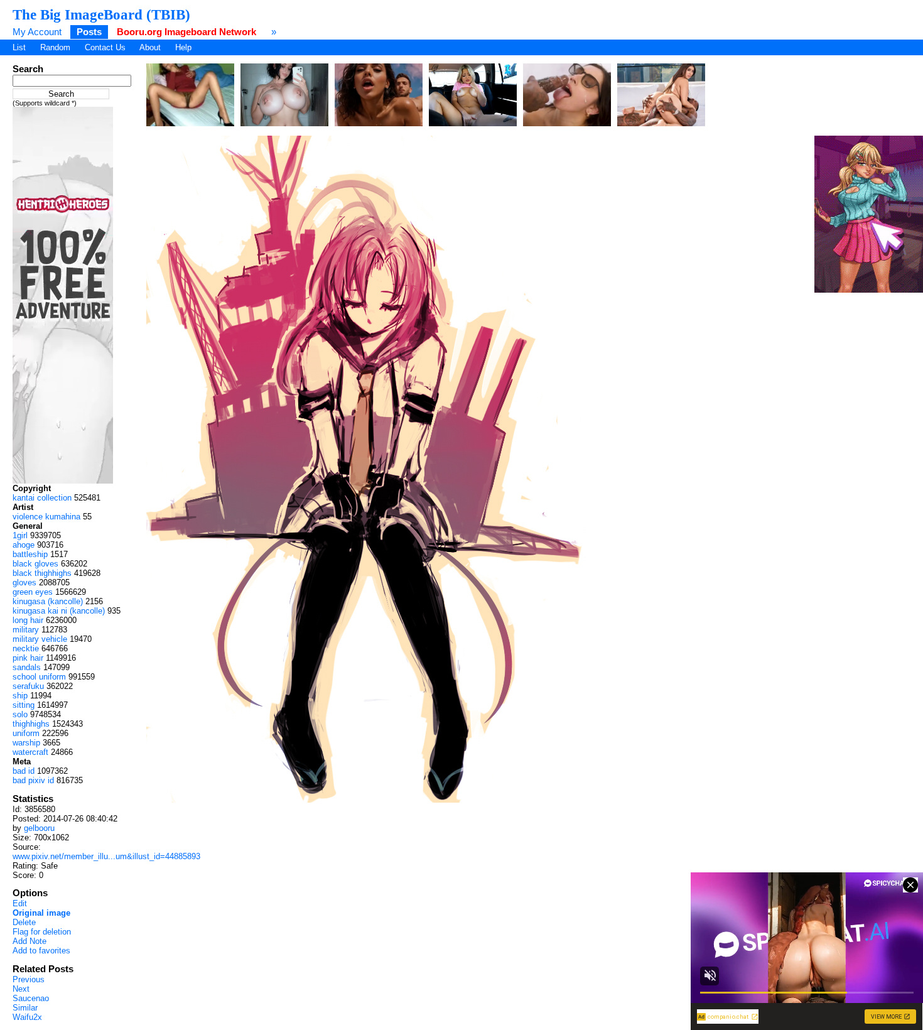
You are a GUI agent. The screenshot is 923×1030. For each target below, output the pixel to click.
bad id (24, 771)
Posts (89, 31)
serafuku (28, 686)
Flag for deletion (42, 931)
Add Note (29, 941)
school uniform (39, 676)
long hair (28, 620)
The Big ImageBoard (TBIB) (101, 14)
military (26, 629)
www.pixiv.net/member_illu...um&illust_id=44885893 (106, 856)
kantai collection (42, 497)
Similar (25, 1007)
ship (20, 695)
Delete (24, 922)
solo (20, 714)
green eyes (33, 592)
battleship (30, 554)
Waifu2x (27, 1017)
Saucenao (31, 998)
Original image (41, 913)
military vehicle (40, 639)
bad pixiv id (33, 780)
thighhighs (31, 724)
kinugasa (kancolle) (48, 601)
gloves (24, 582)
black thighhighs (42, 573)
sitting (24, 705)
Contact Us (105, 47)
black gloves (35, 563)
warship (26, 742)
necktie (26, 648)
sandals (27, 667)
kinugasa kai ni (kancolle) (59, 610)
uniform (26, 733)
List (19, 47)
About (150, 47)
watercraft (30, 752)
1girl (20, 535)
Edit (20, 903)
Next (21, 989)
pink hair (28, 658)
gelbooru (39, 828)
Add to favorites (41, 950)
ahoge (24, 545)
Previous (29, 979)
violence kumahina (46, 516)
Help (183, 47)
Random (55, 47)
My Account (37, 31)
